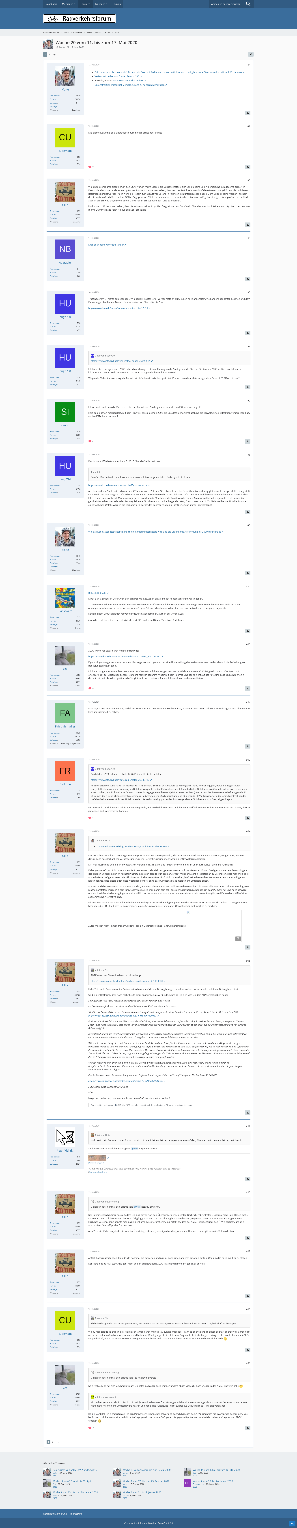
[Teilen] (251, 54)
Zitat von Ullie (102, 1135)
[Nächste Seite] (54, 54)
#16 (248, 1125)
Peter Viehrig (95, 1162)
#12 (248, 701)
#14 (248, 831)
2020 (55, 1475)
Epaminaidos (198, 1484)
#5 (249, 292)
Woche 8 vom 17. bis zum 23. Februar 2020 (146, 1481)
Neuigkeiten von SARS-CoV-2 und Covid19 (75, 1469)
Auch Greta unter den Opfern (128, 80)
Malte (62, 47)
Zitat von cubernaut (105, 1397)
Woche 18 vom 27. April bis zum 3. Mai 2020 (147, 1469)
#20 (248, 1363)
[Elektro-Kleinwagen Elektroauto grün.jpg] (214, 926)
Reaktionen (54, 95)
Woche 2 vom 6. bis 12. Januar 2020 (142, 1492)
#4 (249, 238)
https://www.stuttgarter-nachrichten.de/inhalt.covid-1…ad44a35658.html (125, 1080)
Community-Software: (148, 1523)
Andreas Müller (97, 1172)
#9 (249, 525)
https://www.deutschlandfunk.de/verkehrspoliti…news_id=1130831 (124, 656)
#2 (249, 126)
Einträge (53, 106)
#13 (248, 759)
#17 (248, 1192)
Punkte (53, 99)
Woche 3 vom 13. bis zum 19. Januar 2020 (75, 1492)
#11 (248, 644)
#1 (249, 64)
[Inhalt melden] (247, 113)
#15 (248, 960)
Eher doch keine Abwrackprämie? (106, 244)
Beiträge (53, 102)
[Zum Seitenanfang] (292, 1523)
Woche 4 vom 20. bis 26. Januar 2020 (213, 1481)
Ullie (116, 1105)
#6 (249, 346)
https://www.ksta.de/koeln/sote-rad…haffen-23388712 (117, 485)
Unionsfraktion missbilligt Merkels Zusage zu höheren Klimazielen (130, 84)
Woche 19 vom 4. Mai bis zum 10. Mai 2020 (216, 1469)
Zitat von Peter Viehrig (107, 1201)
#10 (248, 586)
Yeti (136, 1148)
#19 (248, 1309)
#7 (249, 400)
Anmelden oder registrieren (226, 3)
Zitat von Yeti (102, 969)
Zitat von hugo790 (105, 355)
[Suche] (248, 4)
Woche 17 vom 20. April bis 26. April (72, 1481)
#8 (249, 454)
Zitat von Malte (103, 840)
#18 (248, 1251)
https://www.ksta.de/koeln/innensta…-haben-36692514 (118, 307)
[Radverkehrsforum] (148, 18)
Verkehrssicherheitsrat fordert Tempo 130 (117, 76)
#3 (249, 180)
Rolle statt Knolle (97, 592)
